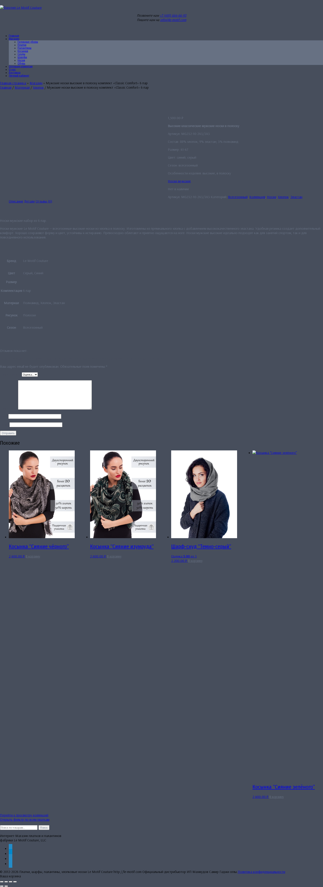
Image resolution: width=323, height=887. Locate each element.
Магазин (14, 38)
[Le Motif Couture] (21, 7)
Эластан (296, 197)
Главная (5, 87)
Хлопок (38, 87)
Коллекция (257, 197)
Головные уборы (28, 41)
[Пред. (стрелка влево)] (2, 886)
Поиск (44, 827)
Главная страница (13, 83)
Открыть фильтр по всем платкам (24, 819)
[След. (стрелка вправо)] (6, 886)
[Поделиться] (10, 881)
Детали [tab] (29, 201)
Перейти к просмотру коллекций (24, 815)
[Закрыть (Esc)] (15, 881)
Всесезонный (238, 197)
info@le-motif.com (173, 20)
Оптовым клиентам (21, 66)
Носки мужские (179, 181)
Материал (22, 87)
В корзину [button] (32, 556)
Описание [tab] (16, 201)
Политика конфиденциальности (261, 871)
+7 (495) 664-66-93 (173, 15)
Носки (271, 197)
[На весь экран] (6, 881)
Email (4, 424)
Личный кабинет (19, 75)
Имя (4, 416)
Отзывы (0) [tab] (44, 201)
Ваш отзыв (9, 408)
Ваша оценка (11, 374)
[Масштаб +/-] (2, 881)
